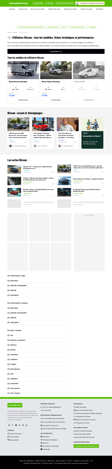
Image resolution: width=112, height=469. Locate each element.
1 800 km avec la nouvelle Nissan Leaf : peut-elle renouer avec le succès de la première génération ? (88, 167)
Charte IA (69, 460)
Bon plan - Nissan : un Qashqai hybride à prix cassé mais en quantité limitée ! (38, 190)
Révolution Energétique (50, 440)
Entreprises (99, 9)
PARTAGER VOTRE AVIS (48, 404)
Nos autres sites (46, 433)
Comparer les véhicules (83, 416)
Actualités (12, 9)
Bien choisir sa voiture (38, 9)
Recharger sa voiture (70, 9)
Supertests (26, 170)
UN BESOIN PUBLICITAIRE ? (82, 442)
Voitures (15, 32)
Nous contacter (14, 437)
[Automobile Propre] (18, 3)
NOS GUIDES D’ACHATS (81, 427)
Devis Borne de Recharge (51, 446)
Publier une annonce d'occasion (86, 419)
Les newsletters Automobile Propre (53, 418)
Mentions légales (60, 460)
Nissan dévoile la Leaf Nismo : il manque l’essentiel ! (88, 179)
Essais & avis (23, 9)
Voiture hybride (27, 193)
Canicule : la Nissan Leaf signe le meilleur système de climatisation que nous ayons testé (38, 179)
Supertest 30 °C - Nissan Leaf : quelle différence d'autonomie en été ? (37, 167)
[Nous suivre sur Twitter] (12, 425)
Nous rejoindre (14, 440)
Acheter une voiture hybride (82, 434)
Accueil (9, 32)
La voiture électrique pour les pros (84, 437)
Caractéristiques (23, 100)
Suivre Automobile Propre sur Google (54, 428)
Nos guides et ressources (50, 425)
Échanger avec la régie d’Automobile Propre (86, 446)
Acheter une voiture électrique (83, 431)
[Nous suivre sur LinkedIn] (26, 425)
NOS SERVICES (78, 404)
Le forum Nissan (54, 51)
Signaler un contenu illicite (81, 460)
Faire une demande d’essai (84, 410)
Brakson (86, 463)
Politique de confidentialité (26, 460)
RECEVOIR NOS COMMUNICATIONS (51, 415)
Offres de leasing (81, 407)
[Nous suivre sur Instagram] (19, 425)
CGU (91, 460)
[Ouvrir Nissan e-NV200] (88, 82)
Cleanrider (46, 436)
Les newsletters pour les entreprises (54, 422)
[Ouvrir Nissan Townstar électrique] (56, 82)
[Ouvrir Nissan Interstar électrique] (23, 82)
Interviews (61, 140)
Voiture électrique (28, 182)
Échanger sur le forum (82, 423)
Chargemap (46, 449)
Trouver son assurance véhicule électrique (89, 413)
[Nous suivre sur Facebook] (9, 425)
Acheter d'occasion (86, 9)
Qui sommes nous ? (16, 433)
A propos (10, 430)
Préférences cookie (40, 460)
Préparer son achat (54, 9)
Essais (11, 140)
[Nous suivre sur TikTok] (23, 425)
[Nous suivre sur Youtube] (16, 425)
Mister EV (46, 443)
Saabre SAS (67, 463)
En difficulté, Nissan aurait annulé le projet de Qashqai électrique (86, 190)
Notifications (51, 460)
